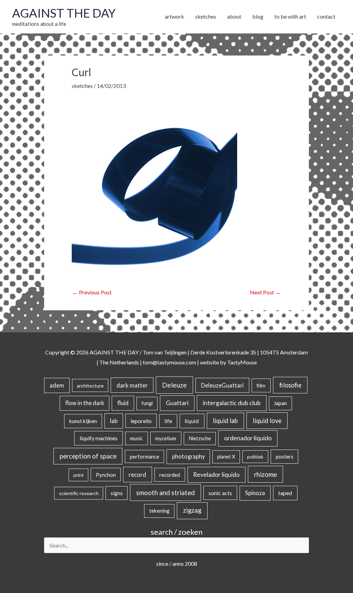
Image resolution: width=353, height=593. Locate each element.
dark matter (132, 385)
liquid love (267, 420)
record (137, 474)
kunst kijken (83, 421)
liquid (192, 421)
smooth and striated (165, 492)
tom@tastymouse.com (169, 362)
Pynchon (106, 475)
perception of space (88, 456)
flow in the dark (84, 403)
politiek (255, 457)
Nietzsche (200, 438)
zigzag (192, 510)
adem (57, 385)
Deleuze (174, 385)
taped (285, 493)
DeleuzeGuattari (222, 385)
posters (284, 456)
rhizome (265, 474)
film (260, 385)
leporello (141, 421)
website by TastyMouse (228, 362)
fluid (123, 403)
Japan (280, 403)
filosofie (290, 385)
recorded (169, 475)
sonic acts (220, 493)
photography (188, 456)
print (78, 475)
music (136, 438)
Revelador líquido (216, 474)
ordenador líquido (248, 438)
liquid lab (225, 420)
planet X (226, 457)
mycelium (165, 438)
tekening (159, 510)
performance (144, 456)
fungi (147, 403)
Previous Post (92, 292)
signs (117, 493)
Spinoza (255, 493)
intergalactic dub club (232, 402)
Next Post (265, 292)
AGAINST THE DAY (64, 13)
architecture (90, 386)
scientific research (79, 493)
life (168, 421)
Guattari (177, 402)
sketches (82, 85)
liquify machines (99, 438)
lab (114, 421)
